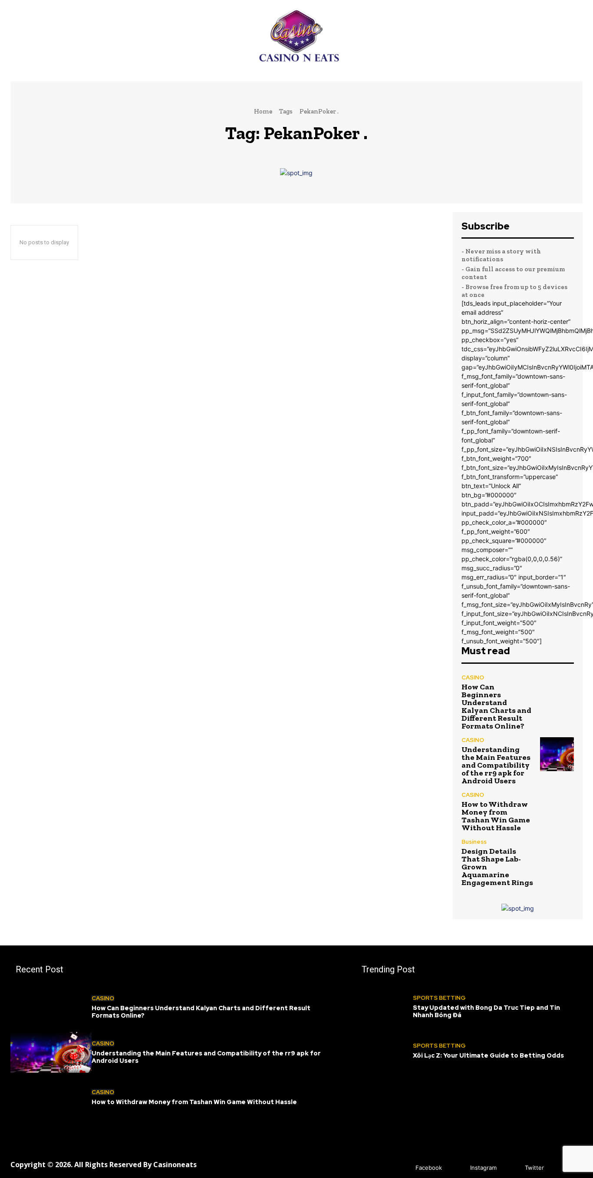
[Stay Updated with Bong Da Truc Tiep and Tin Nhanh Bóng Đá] (384, 1007)
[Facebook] (402, 1168)
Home (263, 111)
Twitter (534, 1167)
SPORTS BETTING (439, 998)
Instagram (483, 1167)
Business (474, 842)
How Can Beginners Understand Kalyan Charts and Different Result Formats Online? (496, 706)
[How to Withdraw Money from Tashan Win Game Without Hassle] (557, 809)
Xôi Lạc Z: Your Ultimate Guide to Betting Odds (488, 1055)
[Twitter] (512, 1168)
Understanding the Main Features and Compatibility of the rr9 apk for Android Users (495, 765)
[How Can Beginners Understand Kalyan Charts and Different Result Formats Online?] (557, 692)
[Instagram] (457, 1168)
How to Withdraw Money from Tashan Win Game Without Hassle (495, 815)
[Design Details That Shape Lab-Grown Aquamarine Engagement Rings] (557, 856)
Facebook (428, 1167)
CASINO (472, 677)
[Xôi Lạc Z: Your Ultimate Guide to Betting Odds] (384, 1051)
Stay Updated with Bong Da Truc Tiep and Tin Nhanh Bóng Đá (486, 1011)
